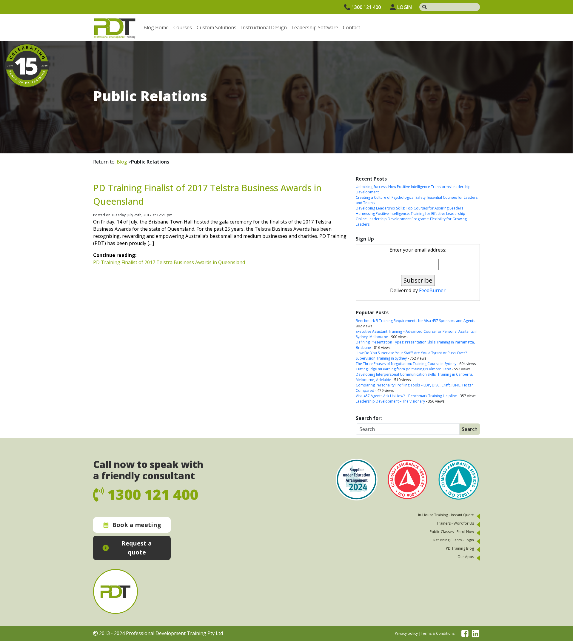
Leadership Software (315, 27)
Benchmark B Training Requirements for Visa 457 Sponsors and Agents (415, 320)
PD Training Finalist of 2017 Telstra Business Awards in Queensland (169, 262)
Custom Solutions (216, 27)
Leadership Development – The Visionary (390, 401)
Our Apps (466, 556)
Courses (182, 27)
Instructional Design (264, 27)
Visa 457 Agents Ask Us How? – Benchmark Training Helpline (406, 395)
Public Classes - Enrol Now (452, 531)
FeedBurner (432, 290)
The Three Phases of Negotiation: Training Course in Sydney (406, 363)
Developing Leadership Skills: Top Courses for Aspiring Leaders (409, 208)
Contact (351, 27)
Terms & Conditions (438, 633)
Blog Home (156, 27)
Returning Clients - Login (453, 540)
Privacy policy (406, 633)
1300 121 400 (366, 7)
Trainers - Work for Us (455, 523)
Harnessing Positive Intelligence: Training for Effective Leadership (410, 213)
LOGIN (404, 7)
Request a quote (136, 547)
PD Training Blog (460, 548)
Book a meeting (136, 525)
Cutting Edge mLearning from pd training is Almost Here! (403, 369)
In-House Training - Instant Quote (446, 514)
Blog (122, 161)
